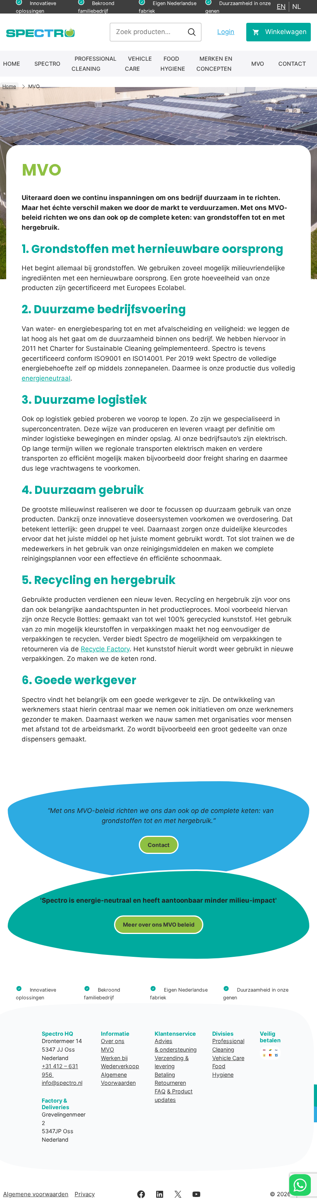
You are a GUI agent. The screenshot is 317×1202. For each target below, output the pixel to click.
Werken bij (114, 1058)
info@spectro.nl (62, 1082)
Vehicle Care (138, 63)
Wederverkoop (120, 1066)
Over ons (112, 1041)
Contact (292, 63)
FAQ (160, 1091)
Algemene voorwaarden (35, 1194)
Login (225, 32)
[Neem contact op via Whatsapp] (300, 1185)
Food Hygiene (172, 63)
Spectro (47, 63)
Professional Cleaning (94, 63)
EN (281, 6)
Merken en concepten (214, 63)
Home (11, 63)
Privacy (85, 1194)
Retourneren (170, 1082)
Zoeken (191, 32)
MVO (257, 63)
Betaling (165, 1074)
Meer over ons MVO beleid (158, 924)
